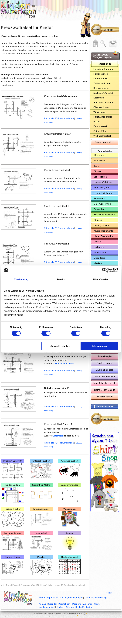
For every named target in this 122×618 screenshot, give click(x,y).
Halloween (99, 247)
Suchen (60, 607)
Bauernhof (99, 209)
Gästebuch (64, 604)
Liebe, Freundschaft (104, 236)
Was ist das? (69, 509)
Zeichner (87, 604)
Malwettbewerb (104, 396)
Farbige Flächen (13, 509)
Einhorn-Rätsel (12, 557)
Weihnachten (100, 252)
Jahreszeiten (100, 176)
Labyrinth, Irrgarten (103, 69)
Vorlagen (108, 29)
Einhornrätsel (100, 126)
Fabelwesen (100, 160)
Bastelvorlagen (104, 363)
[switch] (46, 333)
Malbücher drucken (105, 376)
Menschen (99, 155)
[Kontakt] (113, 43)
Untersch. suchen (41, 461)
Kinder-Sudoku (12, 485)
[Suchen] (103, 43)
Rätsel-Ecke (104, 63)
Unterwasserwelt (102, 204)
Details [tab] (61, 279)
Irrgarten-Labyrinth (12, 461)
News (97, 604)
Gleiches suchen (69, 461)
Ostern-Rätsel (100, 131)
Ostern (97, 241)
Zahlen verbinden (69, 485)
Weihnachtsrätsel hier (63, 363)
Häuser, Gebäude (103, 182)
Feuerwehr (99, 198)
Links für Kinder (84, 607)
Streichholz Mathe (41, 485)
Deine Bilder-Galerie (104, 389)
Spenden (52, 604)
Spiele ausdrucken (104, 142)
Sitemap (70, 607)
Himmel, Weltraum (103, 193)
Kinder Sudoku (100, 78)
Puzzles (41, 557)
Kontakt (42, 604)
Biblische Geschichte (104, 214)
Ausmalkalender (104, 369)
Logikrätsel (98, 97)
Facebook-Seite (106, 406)
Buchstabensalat (69, 557)
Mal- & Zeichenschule (104, 383)
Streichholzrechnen (103, 102)
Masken (98, 263)
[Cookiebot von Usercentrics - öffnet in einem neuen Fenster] (104, 270)
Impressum (52, 597)
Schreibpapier (105, 356)
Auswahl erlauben (60, 346)
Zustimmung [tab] (21, 279)
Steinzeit (98, 220)
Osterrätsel (58, 435)
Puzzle (96, 121)
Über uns (76, 604)
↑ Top (109, 592)
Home (42, 597)
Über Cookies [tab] (100, 279)
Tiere (96, 166)
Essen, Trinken (101, 225)
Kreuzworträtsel (41, 509)
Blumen (98, 171)
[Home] (95, 43)
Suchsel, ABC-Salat (103, 93)
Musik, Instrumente (103, 231)
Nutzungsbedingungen (71, 597)
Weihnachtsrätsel (12, 533)
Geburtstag (99, 258)
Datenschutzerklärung (96, 597)
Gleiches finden (101, 107)
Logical (69, 533)
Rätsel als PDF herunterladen (59, 118)
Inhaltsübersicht (47, 607)
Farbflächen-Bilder (102, 116)
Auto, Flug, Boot (102, 187)
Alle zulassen (99, 346)
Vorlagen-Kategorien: (102, 56)
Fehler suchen (100, 74)
